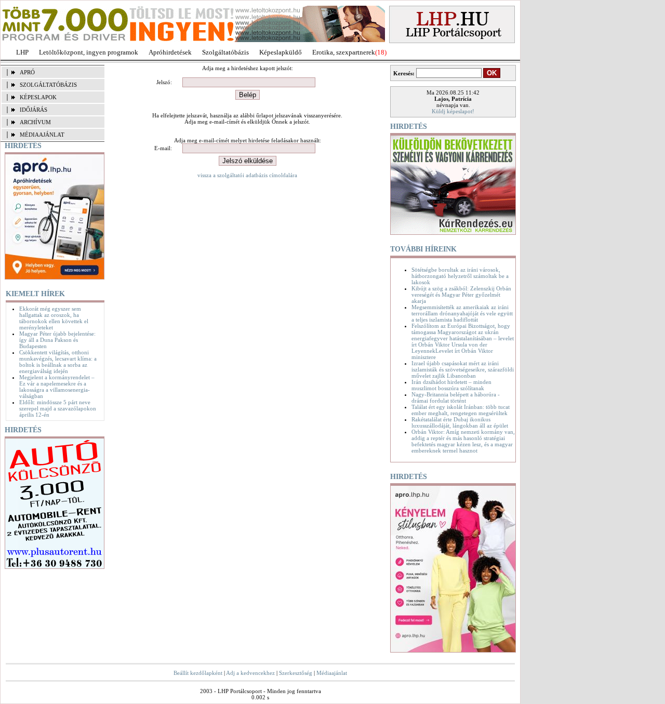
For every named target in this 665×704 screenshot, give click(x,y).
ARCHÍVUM (35, 122)
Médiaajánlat (331, 673)
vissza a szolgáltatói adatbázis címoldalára (247, 175)
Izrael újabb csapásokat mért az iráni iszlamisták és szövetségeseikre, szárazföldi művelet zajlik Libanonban (462, 369)
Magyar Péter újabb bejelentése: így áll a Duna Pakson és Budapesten (57, 339)
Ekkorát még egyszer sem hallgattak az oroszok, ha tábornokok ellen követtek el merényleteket (53, 317)
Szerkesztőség (295, 673)
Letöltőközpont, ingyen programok (88, 52)
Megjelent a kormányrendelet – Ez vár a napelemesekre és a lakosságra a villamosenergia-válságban (57, 386)
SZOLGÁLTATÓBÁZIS (48, 85)
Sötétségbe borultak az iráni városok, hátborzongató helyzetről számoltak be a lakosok (460, 276)
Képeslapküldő (280, 52)
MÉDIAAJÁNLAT (42, 134)
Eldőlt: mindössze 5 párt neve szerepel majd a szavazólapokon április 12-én (57, 408)
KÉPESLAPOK (38, 97)
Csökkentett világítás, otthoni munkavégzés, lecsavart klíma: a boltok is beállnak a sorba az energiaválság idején (58, 361)
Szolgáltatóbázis (225, 52)
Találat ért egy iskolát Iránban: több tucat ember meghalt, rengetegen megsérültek (460, 410)
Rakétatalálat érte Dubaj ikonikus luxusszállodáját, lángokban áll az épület (459, 422)
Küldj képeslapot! (453, 111)
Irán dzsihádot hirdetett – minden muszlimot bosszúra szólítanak (451, 385)
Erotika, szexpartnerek (343, 52)
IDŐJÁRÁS (33, 110)
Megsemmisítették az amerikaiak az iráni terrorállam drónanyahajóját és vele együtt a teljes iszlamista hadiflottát (462, 313)
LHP (22, 52)
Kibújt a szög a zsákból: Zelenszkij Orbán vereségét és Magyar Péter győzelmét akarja (461, 294)
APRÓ (27, 72)
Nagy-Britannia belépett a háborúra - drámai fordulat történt (455, 397)
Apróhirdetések (170, 52)
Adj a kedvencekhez (250, 673)
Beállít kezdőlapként (198, 673)
